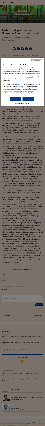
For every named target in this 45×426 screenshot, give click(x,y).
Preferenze (15, 99)
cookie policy (30, 77)
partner (21, 86)
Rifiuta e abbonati (36, 60)
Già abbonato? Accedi (22, 103)
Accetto (28, 99)
